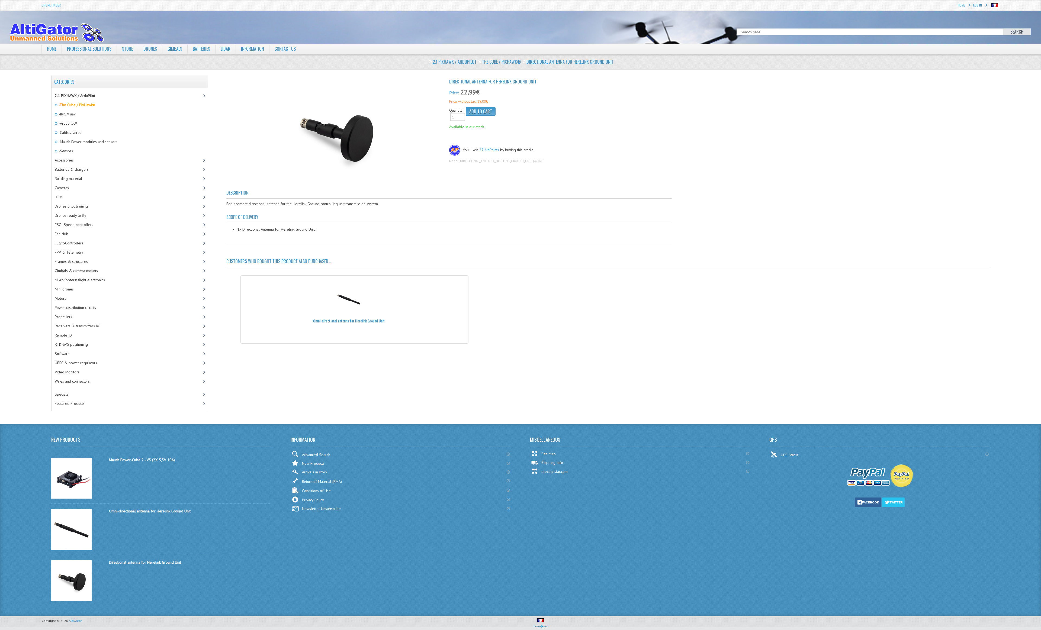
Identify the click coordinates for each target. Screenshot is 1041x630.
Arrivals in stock (314, 472)
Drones (150, 49)
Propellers (63, 316)
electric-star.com (554, 471)
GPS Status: (790, 455)
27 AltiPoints (489, 149)
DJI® (58, 197)
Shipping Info (552, 462)
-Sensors (65, 150)
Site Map (548, 453)
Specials (61, 394)
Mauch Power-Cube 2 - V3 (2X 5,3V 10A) (142, 459)
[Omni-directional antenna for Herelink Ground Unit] (71, 548)
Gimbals (175, 49)
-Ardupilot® (67, 123)
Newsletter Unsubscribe (321, 508)
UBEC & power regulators (76, 362)
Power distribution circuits (75, 307)
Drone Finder (51, 5)
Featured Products (70, 403)
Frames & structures (71, 261)
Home (961, 5)
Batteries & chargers (72, 169)
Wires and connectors (72, 381)
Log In (977, 5)
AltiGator (75, 621)
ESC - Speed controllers (74, 224)
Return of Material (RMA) (322, 481)
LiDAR (225, 49)
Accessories (64, 160)
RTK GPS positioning (71, 344)
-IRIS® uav (67, 114)
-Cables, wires (69, 132)
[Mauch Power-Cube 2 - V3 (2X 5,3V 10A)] (71, 497)
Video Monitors (67, 372)
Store (127, 49)
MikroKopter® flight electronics (80, 279)
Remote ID (63, 335)
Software (62, 353)
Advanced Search (316, 454)
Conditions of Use (316, 490)
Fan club (61, 233)
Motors (60, 298)
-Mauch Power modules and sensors (87, 141)
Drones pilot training (71, 206)
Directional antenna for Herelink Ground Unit (145, 562)
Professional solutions (89, 49)
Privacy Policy (313, 499)
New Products (313, 463)
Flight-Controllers (69, 243)
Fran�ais (541, 626)
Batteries (201, 49)
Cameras (62, 187)
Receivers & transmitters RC (77, 326)
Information (252, 49)
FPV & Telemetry (69, 252)
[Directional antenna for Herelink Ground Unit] (335, 135)
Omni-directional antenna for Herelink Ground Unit (349, 321)
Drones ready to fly (70, 215)
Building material (68, 178)
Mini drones (64, 289)
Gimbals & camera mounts (76, 270)
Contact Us (285, 49)
